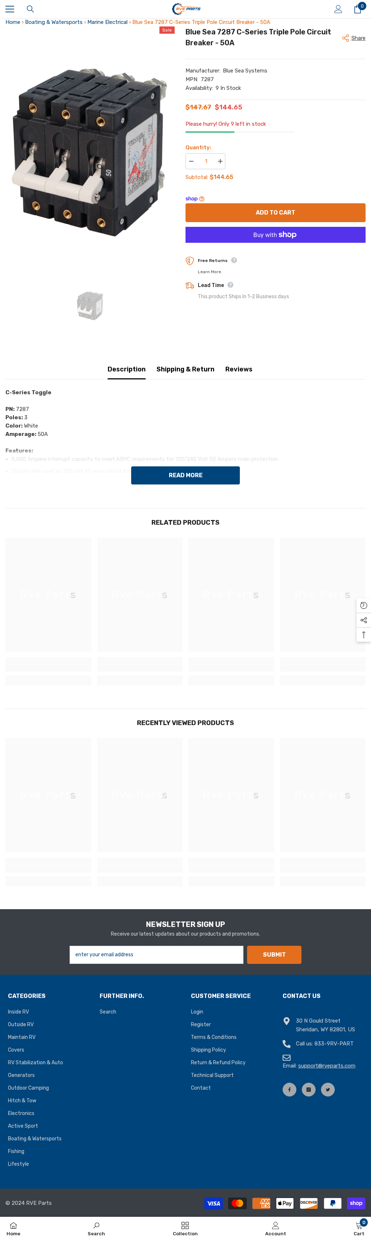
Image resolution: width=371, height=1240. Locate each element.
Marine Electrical (107, 22)
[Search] (30, 9)
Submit (274, 954)
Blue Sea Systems (245, 70)
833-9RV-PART (334, 1043)
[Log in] (338, 9)
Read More (186, 475)
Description (127, 369)
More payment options (276, 247)
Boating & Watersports (54, 22)
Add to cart (276, 212)
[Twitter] (328, 1090)
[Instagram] (309, 1090)
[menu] (9, 9)
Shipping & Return (185, 369)
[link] (48, 668)
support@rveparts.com (326, 1065)
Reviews (239, 369)
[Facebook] (289, 1090)
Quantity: (198, 147)
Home (12, 22)
